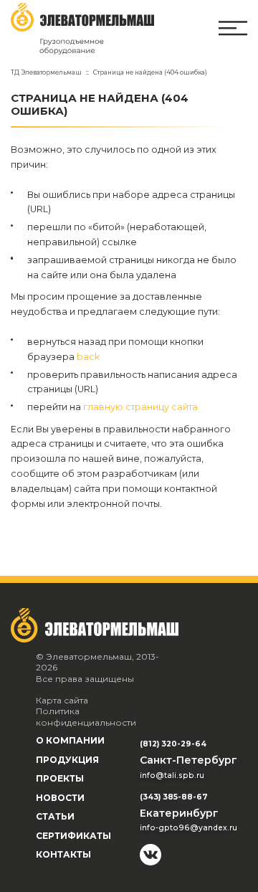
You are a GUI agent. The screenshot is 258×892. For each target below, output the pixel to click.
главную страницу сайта (140, 407)
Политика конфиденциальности (86, 717)
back (88, 356)
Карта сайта (62, 700)
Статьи (55, 816)
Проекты (60, 778)
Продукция (67, 759)
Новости (60, 797)
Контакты (63, 854)
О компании (70, 740)
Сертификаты (73, 835)
